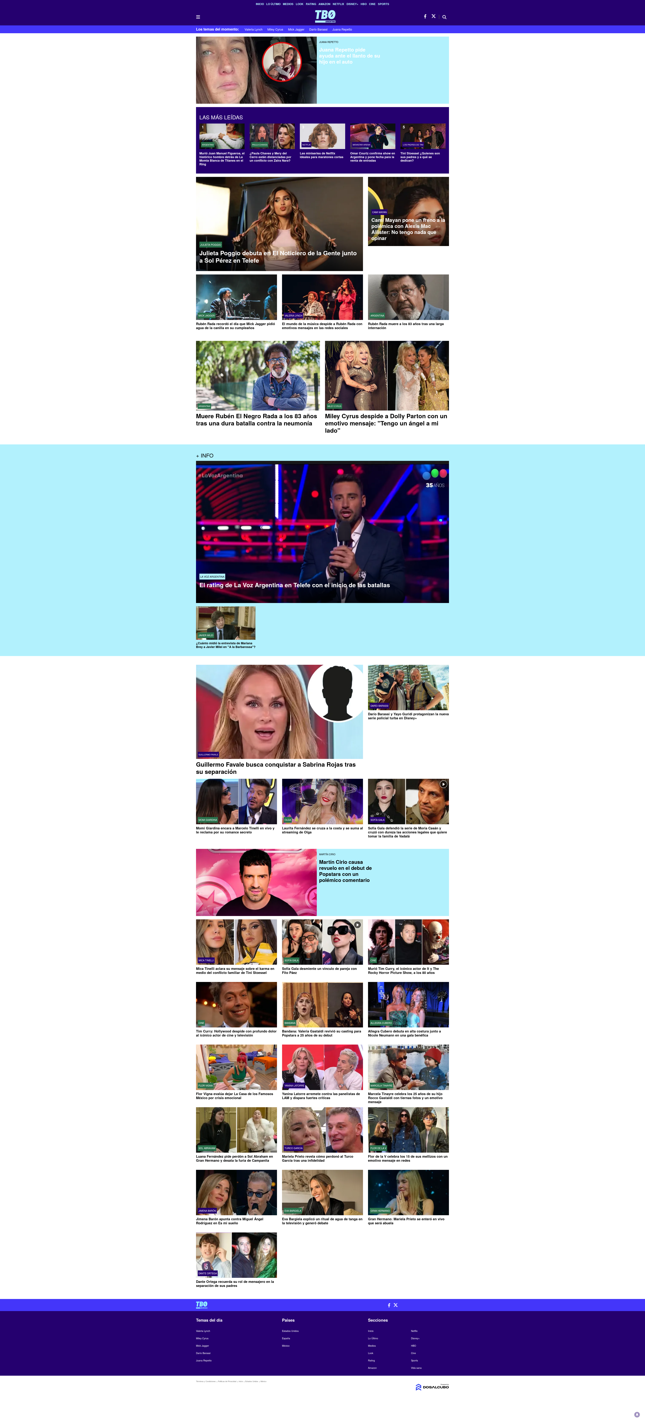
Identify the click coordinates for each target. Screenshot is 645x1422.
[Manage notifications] (637, 1414)
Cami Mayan (379, 212)
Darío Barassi (318, 29)
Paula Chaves (259, 145)
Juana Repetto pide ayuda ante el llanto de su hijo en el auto (349, 55)
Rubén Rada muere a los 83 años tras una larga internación (406, 325)
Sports (383, 4)
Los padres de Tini (413, 145)
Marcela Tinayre (381, 1085)
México (286, 1345)
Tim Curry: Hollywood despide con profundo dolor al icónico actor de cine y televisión (236, 1033)
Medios (288, 4)
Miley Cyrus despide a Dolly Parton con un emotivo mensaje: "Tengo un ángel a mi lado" (386, 423)
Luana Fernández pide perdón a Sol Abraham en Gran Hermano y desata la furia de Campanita (234, 1158)
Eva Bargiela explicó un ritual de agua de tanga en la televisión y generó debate (322, 1221)
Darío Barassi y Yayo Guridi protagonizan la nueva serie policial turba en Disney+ (408, 715)
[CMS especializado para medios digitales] (419, 1387)
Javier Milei (206, 635)
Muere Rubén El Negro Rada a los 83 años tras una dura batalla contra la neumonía (256, 419)
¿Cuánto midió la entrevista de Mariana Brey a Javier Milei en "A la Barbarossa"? (225, 645)
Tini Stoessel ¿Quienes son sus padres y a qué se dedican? (420, 157)
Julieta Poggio (210, 244)
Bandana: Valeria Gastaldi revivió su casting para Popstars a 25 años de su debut (321, 1033)
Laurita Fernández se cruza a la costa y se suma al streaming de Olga (322, 830)
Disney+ (352, 4)
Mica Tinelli (206, 960)
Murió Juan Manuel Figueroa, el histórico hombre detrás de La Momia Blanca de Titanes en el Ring (222, 158)
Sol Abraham (207, 1148)
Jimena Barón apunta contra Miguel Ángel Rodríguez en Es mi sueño (229, 1221)
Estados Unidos (290, 1331)
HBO (364, 4)
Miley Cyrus (275, 29)
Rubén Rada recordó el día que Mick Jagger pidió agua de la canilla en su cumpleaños (235, 325)
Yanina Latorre (294, 1085)
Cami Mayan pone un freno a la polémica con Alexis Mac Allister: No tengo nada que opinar (408, 229)
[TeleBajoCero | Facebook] (426, 16)
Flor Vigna (206, 1085)
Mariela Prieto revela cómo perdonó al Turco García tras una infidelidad (317, 1158)
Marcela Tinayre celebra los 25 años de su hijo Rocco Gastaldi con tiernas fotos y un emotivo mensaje (405, 1097)
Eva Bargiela (293, 1211)
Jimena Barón (207, 1211)
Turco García (294, 1148)
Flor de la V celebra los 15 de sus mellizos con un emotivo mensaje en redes (408, 1158)
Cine (372, 4)
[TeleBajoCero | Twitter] (434, 16)
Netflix (338, 4)
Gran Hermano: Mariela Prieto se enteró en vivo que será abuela (406, 1221)
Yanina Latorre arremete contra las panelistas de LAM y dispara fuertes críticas (321, 1095)
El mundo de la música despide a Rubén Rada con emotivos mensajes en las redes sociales (322, 325)
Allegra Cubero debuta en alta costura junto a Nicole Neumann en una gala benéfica (404, 1033)
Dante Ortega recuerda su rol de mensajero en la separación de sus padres (235, 1283)
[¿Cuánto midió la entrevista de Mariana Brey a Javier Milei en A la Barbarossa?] (225, 623)
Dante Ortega (208, 1273)
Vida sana (416, 1367)
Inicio (260, 4)
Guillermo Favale (208, 755)
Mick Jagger (296, 29)
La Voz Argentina (212, 576)
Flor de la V (378, 1148)
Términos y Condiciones (206, 1381)
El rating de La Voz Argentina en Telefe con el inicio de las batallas (294, 584)
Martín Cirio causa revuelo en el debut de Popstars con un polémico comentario (345, 870)
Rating (311, 4)
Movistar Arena (361, 145)
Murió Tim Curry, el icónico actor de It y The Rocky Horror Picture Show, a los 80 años (403, 970)
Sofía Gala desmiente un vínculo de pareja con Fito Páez (319, 970)
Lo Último (273, 4)
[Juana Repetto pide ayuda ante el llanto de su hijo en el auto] (256, 61)
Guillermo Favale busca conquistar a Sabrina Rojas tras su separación (276, 768)
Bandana (290, 1023)
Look (300, 4)
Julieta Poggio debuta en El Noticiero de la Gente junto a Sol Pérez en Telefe (278, 256)
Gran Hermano (380, 1211)
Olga (288, 820)
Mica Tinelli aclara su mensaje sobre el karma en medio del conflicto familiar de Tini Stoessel (235, 970)
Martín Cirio (327, 854)
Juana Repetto (342, 29)
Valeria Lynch (254, 29)
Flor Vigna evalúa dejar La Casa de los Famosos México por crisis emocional (234, 1095)
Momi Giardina (208, 820)
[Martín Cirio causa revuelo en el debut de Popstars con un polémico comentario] (256, 873)
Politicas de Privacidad (227, 1381)
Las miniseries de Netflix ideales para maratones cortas (321, 155)
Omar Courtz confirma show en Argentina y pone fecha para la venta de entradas (372, 157)
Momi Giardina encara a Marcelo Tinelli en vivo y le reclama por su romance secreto (235, 830)
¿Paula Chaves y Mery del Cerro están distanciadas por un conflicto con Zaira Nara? (270, 157)
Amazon (324, 4)
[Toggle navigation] (198, 17)
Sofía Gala (377, 820)
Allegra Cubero (381, 1023)
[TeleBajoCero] (258, 1305)
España (286, 1338)
